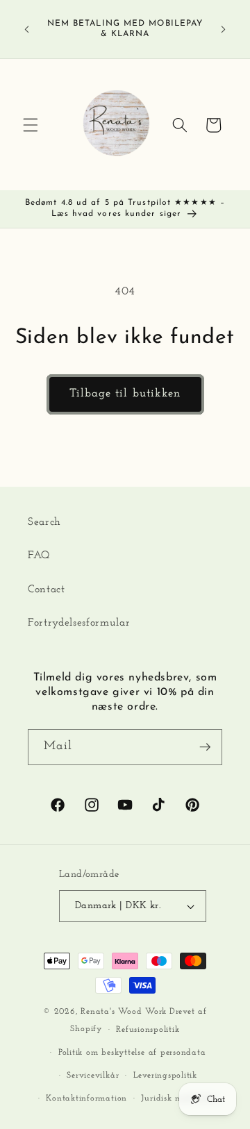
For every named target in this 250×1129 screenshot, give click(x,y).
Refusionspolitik (147, 1030)
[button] (30, 125)
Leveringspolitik (165, 1075)
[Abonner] (205, 747)
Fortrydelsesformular (79, 622)
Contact (46, 589)
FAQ (39, 555)
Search (44, 522)
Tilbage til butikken (125, 393)
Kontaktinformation (86, 1098)
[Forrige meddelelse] (27, 29)
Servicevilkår (93, 1075)
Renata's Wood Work (124, 1011)
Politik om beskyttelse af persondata (132, 1052)
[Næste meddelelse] (223, 29)
